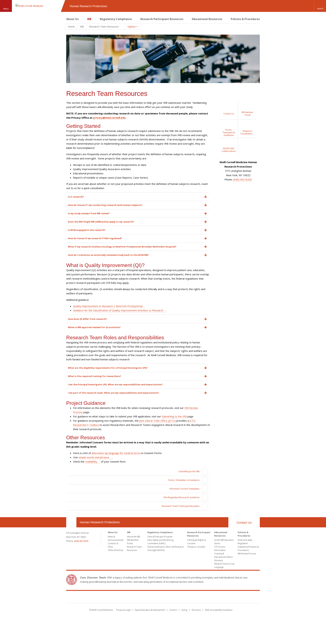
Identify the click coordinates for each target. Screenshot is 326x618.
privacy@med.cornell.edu (109, 117)
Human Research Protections (100, 522)
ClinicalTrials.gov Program (160, 536)
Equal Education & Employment (150, 609)
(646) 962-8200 (242, 179)
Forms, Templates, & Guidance (184, 480)
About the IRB (133, 536)
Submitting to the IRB (174, 416)
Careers (173, 609)
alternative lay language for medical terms (116, 453)
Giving (184, 609)
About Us (72, 19)
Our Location (71, 522)
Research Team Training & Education (181, 506)
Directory (196, 609)
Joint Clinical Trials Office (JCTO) (157, 420)
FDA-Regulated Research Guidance (182, 497)
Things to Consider (196, 546)
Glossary (218, 560)
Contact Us (244, 522)
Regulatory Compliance (116, 19)
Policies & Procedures (245, 19)
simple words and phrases (93, 457)
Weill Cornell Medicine (163, 598)
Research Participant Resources (161, 19)
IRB (89, 19)
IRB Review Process (247, 553)
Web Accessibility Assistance (218, 609)
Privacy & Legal (123, 609)
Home (71, 26)
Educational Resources (207, 19)
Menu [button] (6, 8)
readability (91, 461)
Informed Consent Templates (184, 488)
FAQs (110, 546)
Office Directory (115, 550)
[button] (320, 6)
